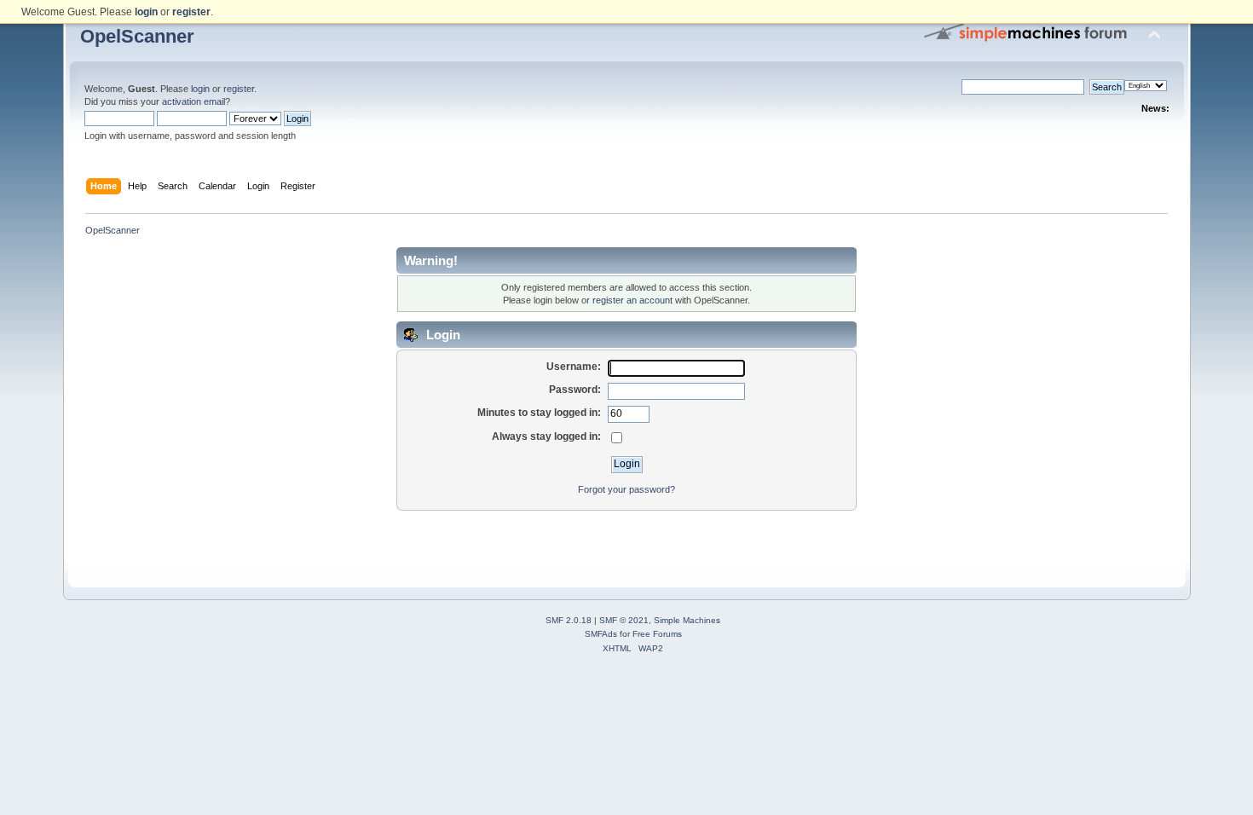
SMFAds (601, 634)
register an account (632, 300)
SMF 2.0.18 (569, 620)
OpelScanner (137, 36)
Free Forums (657, 634)
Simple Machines (687, 620)
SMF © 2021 (624, 620)
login (200, 89)
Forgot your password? (626, 489)
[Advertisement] (626, 537)
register (238, 89)
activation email (193, 101)
